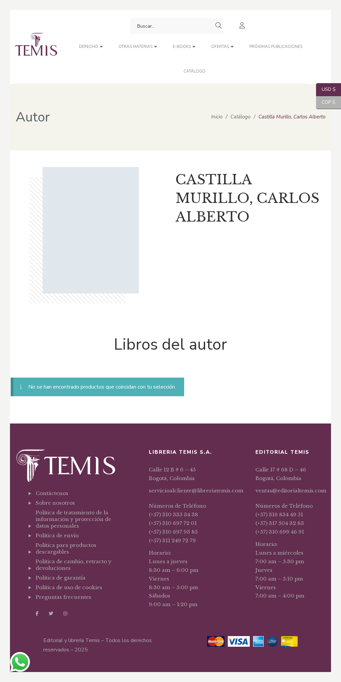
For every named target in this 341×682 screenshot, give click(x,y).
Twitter (51, 613)
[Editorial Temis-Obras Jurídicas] (36, 47)
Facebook (37, 613)
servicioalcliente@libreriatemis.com (196, 490)
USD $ (326, 89)
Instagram (65, 613)
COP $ (325, 102)
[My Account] (242, 26)
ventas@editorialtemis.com (290, 490)
